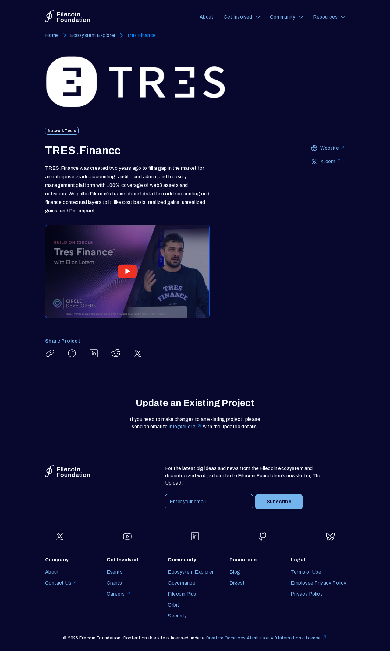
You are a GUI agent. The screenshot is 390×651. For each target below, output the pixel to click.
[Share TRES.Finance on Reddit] (115, 353)
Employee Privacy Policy (318, 582)
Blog (234, 572)
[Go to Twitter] (59, 536)
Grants (114, 582)
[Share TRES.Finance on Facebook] (72, 353)
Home (52, 35)
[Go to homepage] (67, 16)
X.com (327, 161)
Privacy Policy (307, 593)
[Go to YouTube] (127, 536)
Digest (237, 582)
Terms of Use (306, 572)
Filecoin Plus (182, 593)
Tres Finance (141, 35)
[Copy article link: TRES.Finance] (50, 353)
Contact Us (58, 582)
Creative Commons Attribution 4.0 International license (263, 638)
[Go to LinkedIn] (195, 536)
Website (329, 148)
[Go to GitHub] (262, 536)
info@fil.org (182, 426)
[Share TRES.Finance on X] (137, 353)
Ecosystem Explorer (93, 35)
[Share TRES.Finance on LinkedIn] (94, 353)
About (206, 17)
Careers (116, 593)
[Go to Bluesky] (330, 536)
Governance (181, 582)
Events (114, 572)
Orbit (173, 604)
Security (177, 615)
